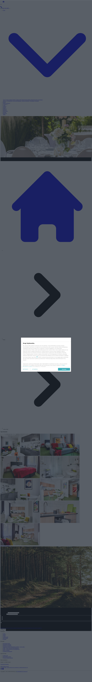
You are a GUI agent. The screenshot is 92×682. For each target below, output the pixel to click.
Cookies (30, 366)
